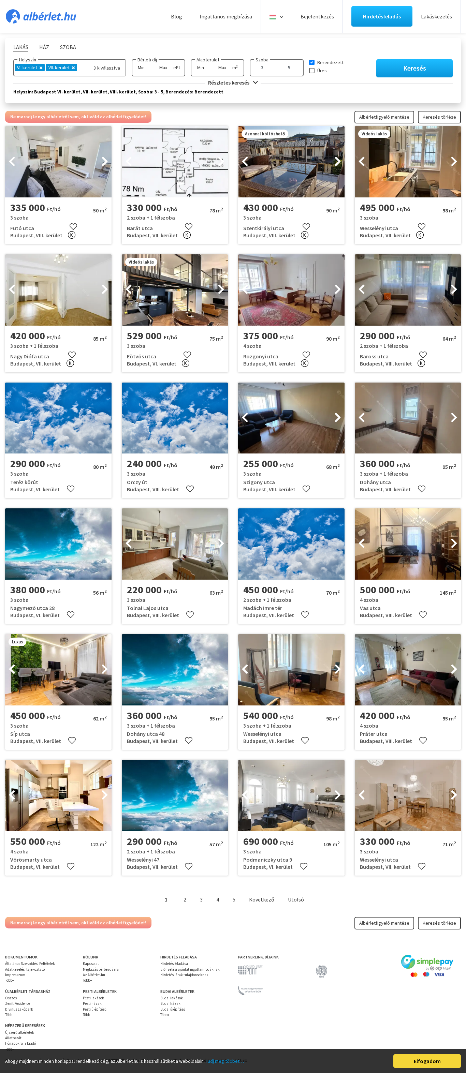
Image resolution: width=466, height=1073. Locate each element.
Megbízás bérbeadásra (101, 969)
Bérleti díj (147, 60)
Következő (261, 899)
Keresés (414, 68)
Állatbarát (13, 1037)
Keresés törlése (439, 117)
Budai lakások (171, 998)
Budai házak (170, 1003)
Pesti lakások (93, 998)
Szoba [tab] (68, 47)
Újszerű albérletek (19, 1032)
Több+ (9, 980)
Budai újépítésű (172, 1009)
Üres (322, 71)
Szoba (262, 60)
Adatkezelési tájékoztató (25, 969)
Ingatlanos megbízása (226, 16)
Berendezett (330, 62)
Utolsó (296, 899)
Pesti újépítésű (94, 1009)
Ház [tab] (44, 47)
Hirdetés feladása (174, 963)
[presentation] (12, 162)
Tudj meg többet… (225, 1061)
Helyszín (27, 60)
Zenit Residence (17, 1003)
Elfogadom (427, 1061)
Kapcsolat (91, 963)
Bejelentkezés (317, 16)
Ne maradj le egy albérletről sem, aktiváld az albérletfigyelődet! (78, 117)
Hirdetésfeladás (382, 16)
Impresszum (15, 974)
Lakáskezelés (436, 16)
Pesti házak (92, 1003)
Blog (176, 16)
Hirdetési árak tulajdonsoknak (184, 974)
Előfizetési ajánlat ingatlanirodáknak (190, 969)
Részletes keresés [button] (229, 82)
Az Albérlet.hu (94, 974)
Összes (11, 998)
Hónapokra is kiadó (20, 1043)
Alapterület (207, 60)
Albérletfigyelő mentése (384, 117)
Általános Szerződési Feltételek (30, 963)
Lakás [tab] (20, 47)
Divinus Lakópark (19, 1009)
